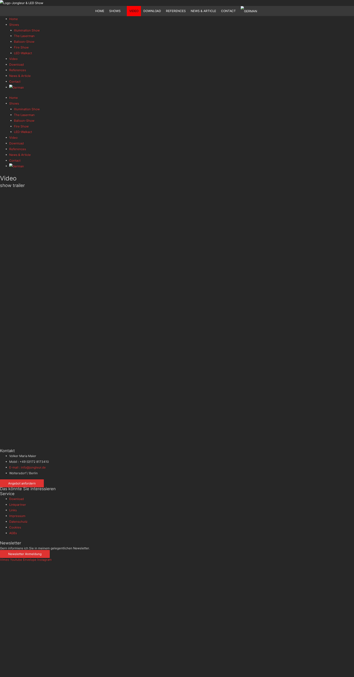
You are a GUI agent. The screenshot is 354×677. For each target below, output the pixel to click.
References (176, 11)
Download (152, 11)
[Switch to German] (249, 11)
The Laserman (24, 36)
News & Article (203, 11)
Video (133, 11)
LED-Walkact (23, 53)
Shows (115, 11)
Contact (228, 11)
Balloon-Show (24, 42)
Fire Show (21, 47)
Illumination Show (27, 30)
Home (99, 11)
